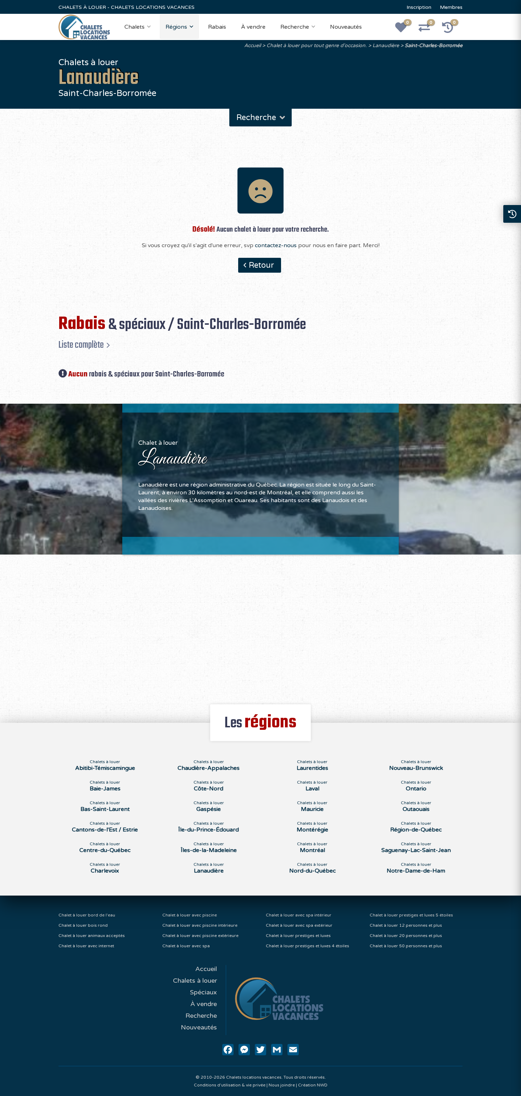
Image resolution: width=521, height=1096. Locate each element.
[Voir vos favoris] (405, 29)
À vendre (253, 26)
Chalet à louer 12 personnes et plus (406, 925)
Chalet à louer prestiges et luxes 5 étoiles (411, 915)
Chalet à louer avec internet (86, 945)
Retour (261, 265)
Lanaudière (385, 45)
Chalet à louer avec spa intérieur (298, 915)
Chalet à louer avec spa (186, 945)
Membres (451, 7)
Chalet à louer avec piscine (189, 915)
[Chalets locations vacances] (84, 26)
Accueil (252, 45)
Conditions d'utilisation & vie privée (229, 1085)
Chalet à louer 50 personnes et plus (406, 945)
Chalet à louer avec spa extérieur (299, 925)
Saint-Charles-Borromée (434, 45)
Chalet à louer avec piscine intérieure (199, 925)
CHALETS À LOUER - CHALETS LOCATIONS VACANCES (126, 7)
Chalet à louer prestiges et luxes (298, 935)
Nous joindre (282, 1085)
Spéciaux (203, 992)
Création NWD (312, 1085)
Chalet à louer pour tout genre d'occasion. (317, 45)
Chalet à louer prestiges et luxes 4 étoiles (307, 945)
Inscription (419, 7)
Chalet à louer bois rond (83, 925)
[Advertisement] (260, 625)
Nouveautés (346, 26)
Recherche (294, 26)
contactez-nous (276, 245)
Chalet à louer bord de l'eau (86, 915)
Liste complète (81, 345)
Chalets (134, 26)
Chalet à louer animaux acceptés (91, 935)
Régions (176, 26)
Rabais (217, 26)
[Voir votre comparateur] (428, 29)
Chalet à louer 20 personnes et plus (406, 935)
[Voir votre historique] (452, 29)
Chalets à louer (195, 980)
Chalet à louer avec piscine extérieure (200, 935)
